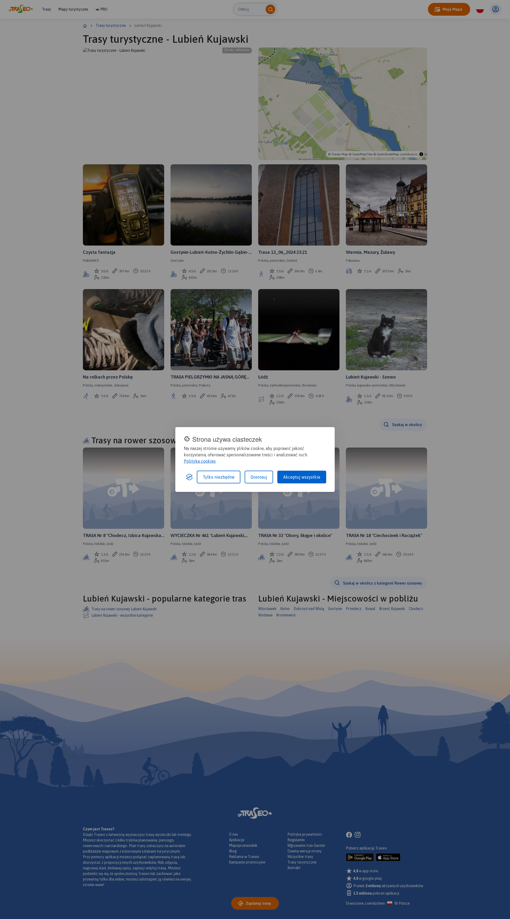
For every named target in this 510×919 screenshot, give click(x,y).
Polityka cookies (200, 461)
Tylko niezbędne (219, 477)
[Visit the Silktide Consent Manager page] (189, 477)
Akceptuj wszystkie (301, 477)
